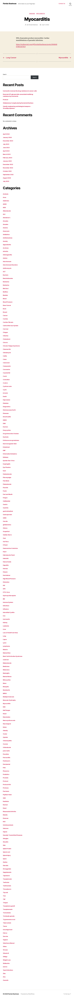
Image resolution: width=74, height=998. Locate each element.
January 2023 (7, 161)
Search (4, 74)
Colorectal (6, 362)
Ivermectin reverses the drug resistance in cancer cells (20, 91)
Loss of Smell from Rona (10, 632)
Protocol (5, 99)
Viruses (5, 950)
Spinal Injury (7, 855)
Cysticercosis (7, 386)
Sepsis (5, 832)
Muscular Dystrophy (9, 700)
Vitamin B (6, 953)
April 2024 (6, 134)
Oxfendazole (7, 747)
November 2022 (8, 168)
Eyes (4, 470)
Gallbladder (6, 501)
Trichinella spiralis (8, 916)
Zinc (4, 977)
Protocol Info (7, 784)
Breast (5, 312)
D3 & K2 (5, 393)
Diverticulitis (7, 416)
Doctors (5, 427)
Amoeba (5, 221)
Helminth (6, 558)
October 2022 (7, 171)
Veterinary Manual (8, 943)
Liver (4, 629)
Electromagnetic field (9, 443)
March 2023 (6, 154)
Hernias (5, 568)
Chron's (5, 342)
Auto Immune (7, 261)
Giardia (5, 521)
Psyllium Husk (7, 794)
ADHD (5, 204)
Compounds (7, 366)
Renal (4, 808)
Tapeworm (6, 875)
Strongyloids (7, 869)
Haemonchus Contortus (10, 548)
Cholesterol (6, 339)
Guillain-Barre (7, 535)
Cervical (5, 329)
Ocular (5, 734)
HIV (4, 585)
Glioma (5, 528)
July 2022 (6, 181)
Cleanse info (7, 349)
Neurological (7, 724)
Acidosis (5, 194)
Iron (4, 616)
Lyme (4, 643)
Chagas (5, 332)
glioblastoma (7, 524)
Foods (5, 491)
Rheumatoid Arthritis (9, 811)
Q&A (4, 798)
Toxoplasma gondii (9, 906)
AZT (4, 271)
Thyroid (5, 892)
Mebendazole (7, 663)
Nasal (4, 713)
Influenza (6, 609)
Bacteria (5, 275)
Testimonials (7, 886)
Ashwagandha (7, 255)
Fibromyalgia (7, 477)
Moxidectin (6, 690)
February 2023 (7, 157)
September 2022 (8, 174)
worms (5, 966)
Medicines (6, 666)
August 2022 (7, 178)
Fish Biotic (6, 481)
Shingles (5, 838)
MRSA (5, 693)
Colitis (5, 356)
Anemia (5, 228)
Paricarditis (6, 757)
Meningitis (6, 673)
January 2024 (7, 137)
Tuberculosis (7, 923)
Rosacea (5, 818)
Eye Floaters (7, 467)
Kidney (5, 622)
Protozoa (6, 788)
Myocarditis (40, 13)
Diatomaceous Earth (9, 410)
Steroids (5, 865)
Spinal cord (6, 852)
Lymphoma (6, 646)
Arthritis (5, 251)
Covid (5, 376)
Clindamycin (7, 352)
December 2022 (8, 164)
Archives (6, 248)
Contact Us (62, 3)
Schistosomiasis (8, 825)
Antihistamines (7, 238)
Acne (4, 197)
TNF (4, 899)
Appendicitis (7, 244)
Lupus (5, 639)
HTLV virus (6, 592)
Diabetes (5, 403)
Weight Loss (7, 960)
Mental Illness (7, 676)
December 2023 (8, 141)
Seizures (5, 828)
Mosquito (6, 686)
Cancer (5, 315)
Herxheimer (6, 575)
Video (5, 946)
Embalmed (6, 447)
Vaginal (5, 939)
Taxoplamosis (7, 879)
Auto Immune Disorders (10, 265)
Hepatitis (6, 565)
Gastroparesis (7, 514)
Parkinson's (6, 761)
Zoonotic (5, 980)
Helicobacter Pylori (9, 555)
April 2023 (6, 151)
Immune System (8, 602)
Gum (4, 538)
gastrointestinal (8, 511)
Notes (5, 727)
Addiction (6, 201)
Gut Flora (6, 541)
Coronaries (6, 369)
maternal (6, 659)
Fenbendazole (7, 474)
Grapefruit (6, 531)
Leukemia (6, 626)
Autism (5, 258)
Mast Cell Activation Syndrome (12, 656)
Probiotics (6, 774)
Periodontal (6, 764)
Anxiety (5, 241)
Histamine (6, 582)
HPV (4, 589)
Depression (6, 400)
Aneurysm (6, 231)
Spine (5, 859)
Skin (4, 845)
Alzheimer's (6, 217)
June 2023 (6, 147)
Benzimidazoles (8, 278)
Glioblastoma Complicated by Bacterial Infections (18, 103)
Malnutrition (6, 653)
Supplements (7, 872)
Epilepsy (5, 457)
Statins (5, 862)
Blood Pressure (7, 302)
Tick (4, 896)
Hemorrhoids (7, 562)
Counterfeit (6, 373)
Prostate (5, 778)
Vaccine (5, 936)
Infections (6, 605)
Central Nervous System (10, 325)
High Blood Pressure (9, 578)
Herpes (5, 572)
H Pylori (5, 545)
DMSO (5, 420)
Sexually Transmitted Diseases (12, 835)
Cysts (5, 389)
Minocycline (6, 680)
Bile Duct (5, 288)
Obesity (5, 730)
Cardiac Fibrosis (8, 322)
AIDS (4, 207)
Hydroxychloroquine (9, 595)
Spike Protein (7, 848)
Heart (4, 551)
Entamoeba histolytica (10, 454)
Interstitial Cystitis (8, 612)
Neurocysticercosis (9, 720)
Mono (4, 683)
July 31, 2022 (45, 24)
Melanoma (6, 670)
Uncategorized (7, 929)
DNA (4, 423)
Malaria (5, 649)
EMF (4, 450)
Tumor (5, 926)
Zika (4, 973)
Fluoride (5, 487)
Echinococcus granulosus (11, 440)
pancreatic (6, 751)
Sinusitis (5, 842)
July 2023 (6, 144)
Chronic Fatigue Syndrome (11, 346)
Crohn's (5, 383)
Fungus (5, 497)
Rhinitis (5, 815)
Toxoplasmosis (7, 909)
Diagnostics (6, 406)
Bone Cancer (7, 305)
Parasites (6, 754)
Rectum (5, 805)
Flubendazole (7, 484)
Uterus (5, 933)
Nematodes (6, 717)
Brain (4, 309)
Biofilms (5, 292)
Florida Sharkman (9, 3)
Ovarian (5, 744)
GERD (4, 518)
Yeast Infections (8, 970)
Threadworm (7, 889)
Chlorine (5, 335)
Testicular (6, 882)
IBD (4, 599)
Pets (4, 767)
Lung (4, 636)
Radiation (6, 801)
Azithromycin (7, 268)
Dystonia (5, 437)
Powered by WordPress (27, 994)
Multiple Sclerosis (8, 697)
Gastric (5, 504)
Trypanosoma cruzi (9, 919)
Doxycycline (7, 430)
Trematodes (7, 912)
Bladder (5, 295)
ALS (4, 214)
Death (5, 396)
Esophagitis (6, 464)
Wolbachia (6, 963)
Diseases (32, 13)
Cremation (6, 379)
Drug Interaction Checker (11, 433)
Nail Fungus (6, 710)
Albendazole (7, 211)
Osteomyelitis (7, 740)
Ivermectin (6, 619)
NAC (4, 707)
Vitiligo (5, 956)
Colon (5, 359)
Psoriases (6, 791)
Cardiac (5, 319)
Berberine (6, 282)
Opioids (5, 737)
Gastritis (5, 508)
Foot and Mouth (7, 494)
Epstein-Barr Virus (8, 460)
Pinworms (6, 771)
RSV (4, 821)
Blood (5, 298)
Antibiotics (6, 234)
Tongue (5, 902)
